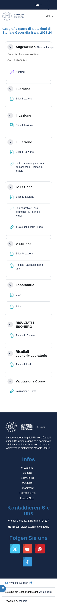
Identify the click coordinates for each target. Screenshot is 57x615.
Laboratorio (25, 285)
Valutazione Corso (30, 381)
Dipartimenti (27, 488)
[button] (38, 5)
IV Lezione (24, 187)
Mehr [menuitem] (48, 16)
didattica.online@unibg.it (35, 526)
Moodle (23, 601)
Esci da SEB (27, 498)
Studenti (27, 472)
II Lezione (23, 115)
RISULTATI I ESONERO (25, 324)
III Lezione (24, 142)
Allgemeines (26, 47)
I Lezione (23, 89)
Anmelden (45, 592)
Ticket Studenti (27, 493)
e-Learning (27, 467)
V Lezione (24, 244)
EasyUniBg (27, 478)
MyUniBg (27, 483)
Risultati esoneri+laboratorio (31, 353)
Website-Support (18, 583)
